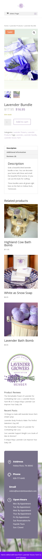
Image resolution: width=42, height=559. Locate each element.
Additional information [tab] (16, 152)
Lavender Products (16, 26)
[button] (34, 32)
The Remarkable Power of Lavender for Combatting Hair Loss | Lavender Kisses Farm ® (19, 399)
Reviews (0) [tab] (11, 156)
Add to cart (22, 121)
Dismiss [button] (23, 557)
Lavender (19, 135)
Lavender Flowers (20, 132)
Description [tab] (11, 148)
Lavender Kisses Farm (12, 138)
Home (6, 26)
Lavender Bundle (30, 135)
